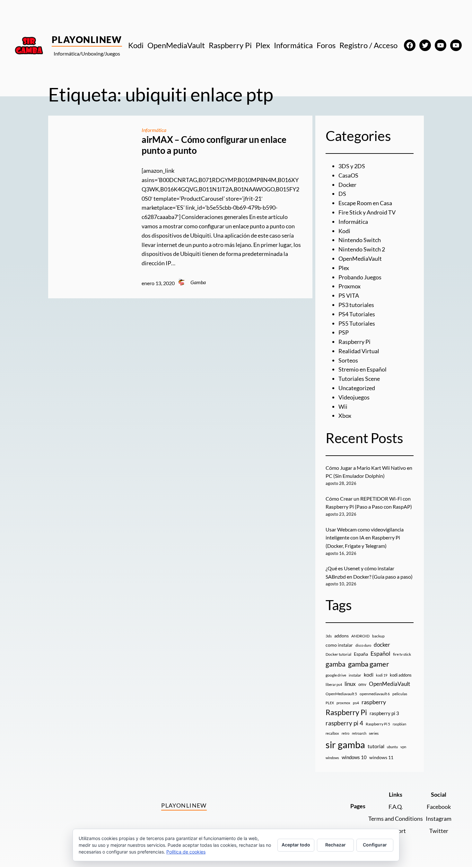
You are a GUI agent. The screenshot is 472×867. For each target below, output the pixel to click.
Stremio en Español (362, 369)
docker (382, 644)
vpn (403, 747)
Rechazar (335, 844)
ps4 (356, 702)
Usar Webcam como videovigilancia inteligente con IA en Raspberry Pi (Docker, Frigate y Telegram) (365, 537)
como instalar (339, 645)
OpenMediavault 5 (341, 693)
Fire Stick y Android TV (367, 212)
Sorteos (348, 360)
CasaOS (348, 175)
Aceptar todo (296, 844)
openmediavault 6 (375, 693)
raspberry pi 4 (344, 723)
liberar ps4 (334, 684)
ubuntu (392, 747)
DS (342, 193)
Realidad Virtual (358, 351)
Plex (343, 267)
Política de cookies (185, 851)
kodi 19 (381, 675)
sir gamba (345, 744)
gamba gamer (368, 664)
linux (350, 684)
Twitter (438, 830)
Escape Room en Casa (365, 202)
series (374, 733)
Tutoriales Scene (359, 378)
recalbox (332, 733)
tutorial (376, 746)
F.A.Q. (396, 806)
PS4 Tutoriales (356, 314)
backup (378, 636)
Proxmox (349, 286)
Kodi (344, 230)
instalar (355, 675)
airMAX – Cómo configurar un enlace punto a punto (214, 145)
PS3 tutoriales (356, 304)
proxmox (343, 703)
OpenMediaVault (360, 258)
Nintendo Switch (359, 239)
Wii (342, 406)
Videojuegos (354, 397)
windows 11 (381, 757)
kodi (368, 674)
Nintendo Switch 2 (361, 249)
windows (332, 758)
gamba (335, 664)
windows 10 (354, 757)
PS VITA (348, 295)
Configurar (375, 844)
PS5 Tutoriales (356, 323)
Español (380, 653)
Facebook (439, 806)
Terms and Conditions (395, 818)
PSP (343, 332)
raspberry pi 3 (384, 713)
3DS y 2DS (351, 166)
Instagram (438, 818)
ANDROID (360, 636)
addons (341, 635)
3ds (329, 636)
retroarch (359, 733)
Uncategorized (356, 387)
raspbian (399, 724)
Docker (347, 184)
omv (362, 684)
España (361, 654)
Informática (154, 130)
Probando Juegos (359, 277)
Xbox (344, 415)
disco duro (363, 645)
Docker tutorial (338, 654)
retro (345, 733)
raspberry (374, 701)
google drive (336, 675)
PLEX (330, 703)
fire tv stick (402, 654)
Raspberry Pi (354, 341)
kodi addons (401, 675)
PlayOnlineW (87, 39)
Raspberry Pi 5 (378, 724)
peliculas (399, 693)
